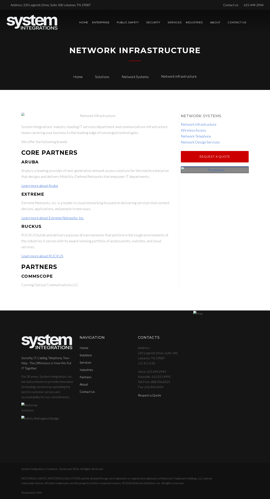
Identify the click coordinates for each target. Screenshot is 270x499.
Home (83, 22)
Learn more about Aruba (39, 185)
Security (153, 22)
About (215, 22)
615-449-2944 (253, 5)
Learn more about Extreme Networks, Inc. (52, 218)
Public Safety (128, 22)
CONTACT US (237, 22)
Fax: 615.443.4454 (150, 387)
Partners (86, 377)
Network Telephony (196, 136)
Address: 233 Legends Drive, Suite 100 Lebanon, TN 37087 (51, 5)
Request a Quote (149, 395)
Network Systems (135, 77)
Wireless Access (193, 130)
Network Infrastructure (198, 124)
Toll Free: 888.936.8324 (154, 382)
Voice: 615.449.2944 (152, 371)
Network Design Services (200, 142)
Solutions (102, 77)
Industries (86, 370)
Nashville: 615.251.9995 (154, 376)
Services (175, 22)
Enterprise (101, 22)
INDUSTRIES (194, 22)
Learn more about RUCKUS (42, 256)
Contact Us (231, 5)
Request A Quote (214, 156)
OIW (39, 492)
